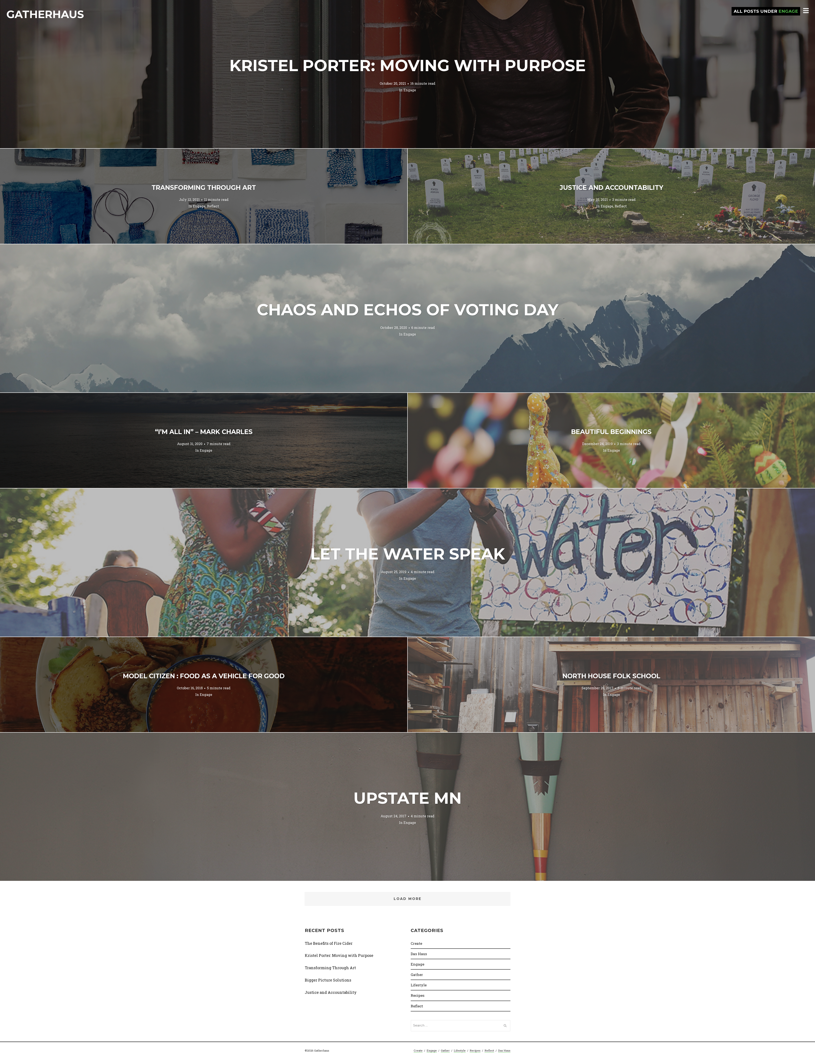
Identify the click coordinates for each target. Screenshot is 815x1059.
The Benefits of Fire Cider (329, 943)
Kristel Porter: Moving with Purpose (407, 65)
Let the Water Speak (407, 554)
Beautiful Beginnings (611, 432)
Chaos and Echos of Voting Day (407, 309)
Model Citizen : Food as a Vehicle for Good (204, 676)
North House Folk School (611, 676)
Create (416, 943)
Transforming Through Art (204, 188)
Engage (409, 89)
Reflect (213, 206)
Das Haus (419, 953)
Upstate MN (407, 798)
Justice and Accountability (611, 188)
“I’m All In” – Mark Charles (204, 432)
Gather (417, 974)
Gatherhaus (45, 14)
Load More (408, 899)
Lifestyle (419, 985)
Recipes (417, 995)
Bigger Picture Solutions (328, 980)
